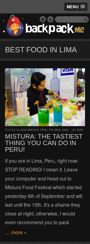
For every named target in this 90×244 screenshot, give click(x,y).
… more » (15, 232)
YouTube (43, 19)
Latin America (29, 130)
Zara (80, 130)
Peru (43, 130)
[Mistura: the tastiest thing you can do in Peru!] (45, 97)
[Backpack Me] (45, 26)
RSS (50, 19)
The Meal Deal (59, 130)
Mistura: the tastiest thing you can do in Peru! (44, 143)
